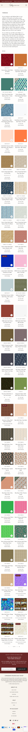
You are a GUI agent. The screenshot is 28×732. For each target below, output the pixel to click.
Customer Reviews (14, 692)
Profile (14, 713)
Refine (3, 51)
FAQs (14, 705)
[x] (12, 720)
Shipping (14, 694)
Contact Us (14, 702)
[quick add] (11, 64)
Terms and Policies (14, 696)
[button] (17, 647)
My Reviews (14, 715)
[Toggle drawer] (2, 5)
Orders (14, 711)
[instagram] (14, 720)
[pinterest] (16, 720)
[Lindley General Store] (14, 5)
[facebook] (10, 720)
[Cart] (26, 5)
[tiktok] (17, 720)
